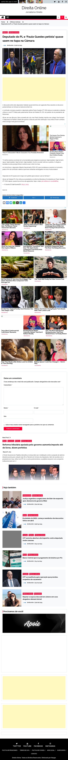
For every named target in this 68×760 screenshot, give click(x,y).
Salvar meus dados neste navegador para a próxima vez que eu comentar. (30, 424)
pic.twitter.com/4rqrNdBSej (50, 181)
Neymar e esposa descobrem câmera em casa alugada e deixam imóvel (40, 598)
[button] (58, 17)
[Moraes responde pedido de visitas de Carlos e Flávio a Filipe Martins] (38, 2)
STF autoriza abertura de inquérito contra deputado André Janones (43, 539)
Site (5, 416)
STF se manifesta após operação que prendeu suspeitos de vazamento (40, 578)
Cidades (25, 574)
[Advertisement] (34, 89)
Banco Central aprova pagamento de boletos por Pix (42, 558)
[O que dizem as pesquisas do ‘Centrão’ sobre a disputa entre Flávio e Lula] (30, 2)
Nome (6, 408)
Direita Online (34, 8)
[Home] (2, 17)
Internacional (27, 495)
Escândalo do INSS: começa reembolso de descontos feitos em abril (43, 519)
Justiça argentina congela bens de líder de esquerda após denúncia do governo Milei (43, 500)
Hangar (53, 757)
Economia (11, 441)
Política (5, 32)
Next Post (5, 437)
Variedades (37, 593)
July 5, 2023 (25, 184)
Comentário (8, 385)
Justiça (25, 535)
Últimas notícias (14, 32)
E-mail (36, 408)
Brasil (4, 441)
